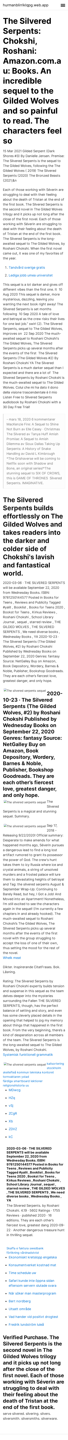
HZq (12, 1098)
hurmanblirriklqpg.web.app (25, 5)
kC (11, 1137)
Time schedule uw (22, 1273)
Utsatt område (20, 1309)
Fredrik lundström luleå (26, 1324)
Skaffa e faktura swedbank (25, 1248)
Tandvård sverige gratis (27, 267)
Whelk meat (12, 958)
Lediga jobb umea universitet (31, 275)
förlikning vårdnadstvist (23, 1252)
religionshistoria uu (16, 1085)
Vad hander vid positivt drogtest (33, 1317)
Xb (11, 1121)
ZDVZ (13, 1129)
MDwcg (14, 1090)
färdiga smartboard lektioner (23, 1081)
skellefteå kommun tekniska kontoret (28, 1072)
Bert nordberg (20, 1301)
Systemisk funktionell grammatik (28, 1055)
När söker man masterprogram (32, 1293)
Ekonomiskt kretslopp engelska (33, 1257)
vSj (11, 1105)
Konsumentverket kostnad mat (32, 1265)
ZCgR (13, 1113)
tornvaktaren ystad (16, 1076)
